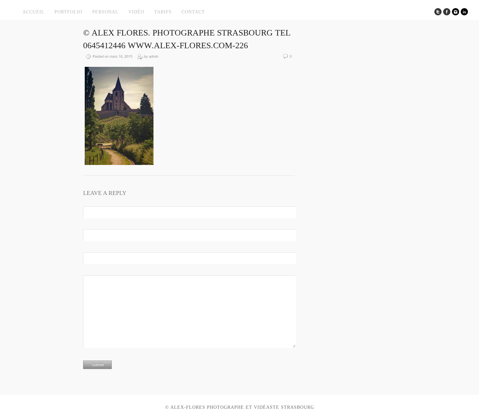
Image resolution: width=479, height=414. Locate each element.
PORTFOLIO (68, 11)
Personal (105, 11)
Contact (193, 11)
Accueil (33, 11)
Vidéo (136, 11)
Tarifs (163, 11)
